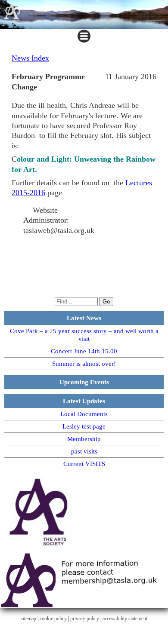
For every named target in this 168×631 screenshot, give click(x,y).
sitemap (28, 619)
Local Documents (84, 413)
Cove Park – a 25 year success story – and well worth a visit (84, 335)
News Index (30, 58)
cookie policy (53, 619)
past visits (84, 451)
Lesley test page (84, 426)
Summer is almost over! (84, 363)
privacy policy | (86, 619)
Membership (84, 438)
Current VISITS (84, 463)
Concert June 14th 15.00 (84, 351)
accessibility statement (125, 619)
